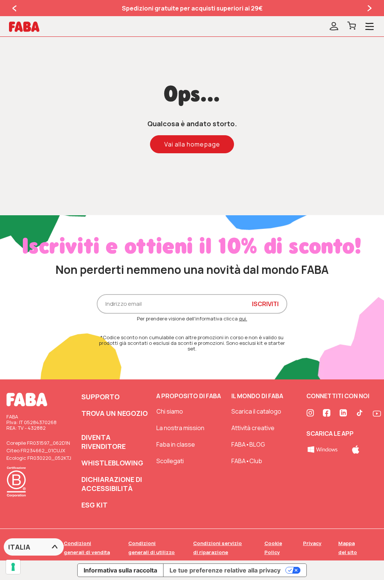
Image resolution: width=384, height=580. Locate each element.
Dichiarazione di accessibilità (111, 484)
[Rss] (360, 413)
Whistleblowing (112, 462)
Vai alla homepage (192, 144)
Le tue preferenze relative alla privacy (225, 570)
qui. (243, 318)
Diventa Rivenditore (103, 442)
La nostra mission (180, 428)
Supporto (100, 396)
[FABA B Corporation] (18, 498)
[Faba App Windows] (323, 449)
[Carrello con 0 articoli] (351, 26)
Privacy (312, 543)
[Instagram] (310, 413)
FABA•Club (246, 461)
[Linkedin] (343, 413)
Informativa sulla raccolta (120, 570)
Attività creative (252, 428)
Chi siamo (169, 411)
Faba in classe (175, 444)
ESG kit (94, 504)
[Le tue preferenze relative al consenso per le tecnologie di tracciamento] (13, 567)
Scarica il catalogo (256, 411)
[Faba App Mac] (356, 449)
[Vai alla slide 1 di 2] (15, 8)
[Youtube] (376, 413)
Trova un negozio (114, 413)
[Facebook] (327, 413)
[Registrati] (334, 27)
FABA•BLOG (248, 444)
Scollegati (170, 461)
